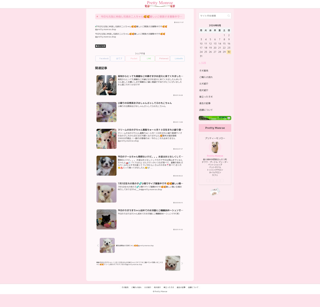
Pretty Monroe (215, 155)
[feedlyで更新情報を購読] (218, 180)
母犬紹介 (203, 90)
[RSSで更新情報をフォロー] (222, 180)
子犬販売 (203, 70)
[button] (228, 15)
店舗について (206, 109)
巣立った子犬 (206, 96)
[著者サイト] (208, 180)
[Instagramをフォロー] (215, 180)
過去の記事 (101, 46)
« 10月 (202, 62)
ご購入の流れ (206, 77)
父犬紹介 (203, 83)
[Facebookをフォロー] (211, 180)
